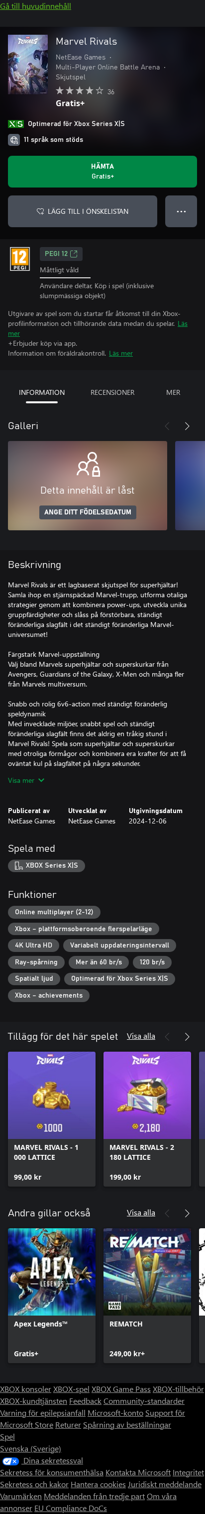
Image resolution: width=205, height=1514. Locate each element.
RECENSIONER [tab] (112, 392)
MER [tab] (173, 392)
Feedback (85, 1400)
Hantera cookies (98, 1484)
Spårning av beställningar (127, 1424)
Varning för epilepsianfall (43, 1412)
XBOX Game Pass (121, 1389)
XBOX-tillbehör (178, 1389)
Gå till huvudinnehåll (35, 5)
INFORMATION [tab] (42, 392)
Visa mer (21, 780)
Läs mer (121, 353)
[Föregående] (167, 426)
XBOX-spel (71, 1389)
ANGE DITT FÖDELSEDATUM (87, 512)
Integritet (188, 1472)
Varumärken (21, 1496)
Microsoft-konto (115, 1412)
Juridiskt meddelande (165, 1484)
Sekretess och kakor (34, 1484)
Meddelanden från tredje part (94, 1496)
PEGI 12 (56, 254)
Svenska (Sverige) (30, 1448)
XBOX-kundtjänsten (33, 1400)
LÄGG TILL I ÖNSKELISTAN (88, 211)
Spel (7, 1436)
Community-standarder (144, 1400)
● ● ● (181, 211)
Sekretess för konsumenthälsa (51, 1472)
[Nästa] (187, 426)
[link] (52, 1119)
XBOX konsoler (25, 1389)
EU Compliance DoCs (70, 1508)
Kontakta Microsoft (138, 1472)
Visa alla (141, 1035)
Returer (68, 1424)
